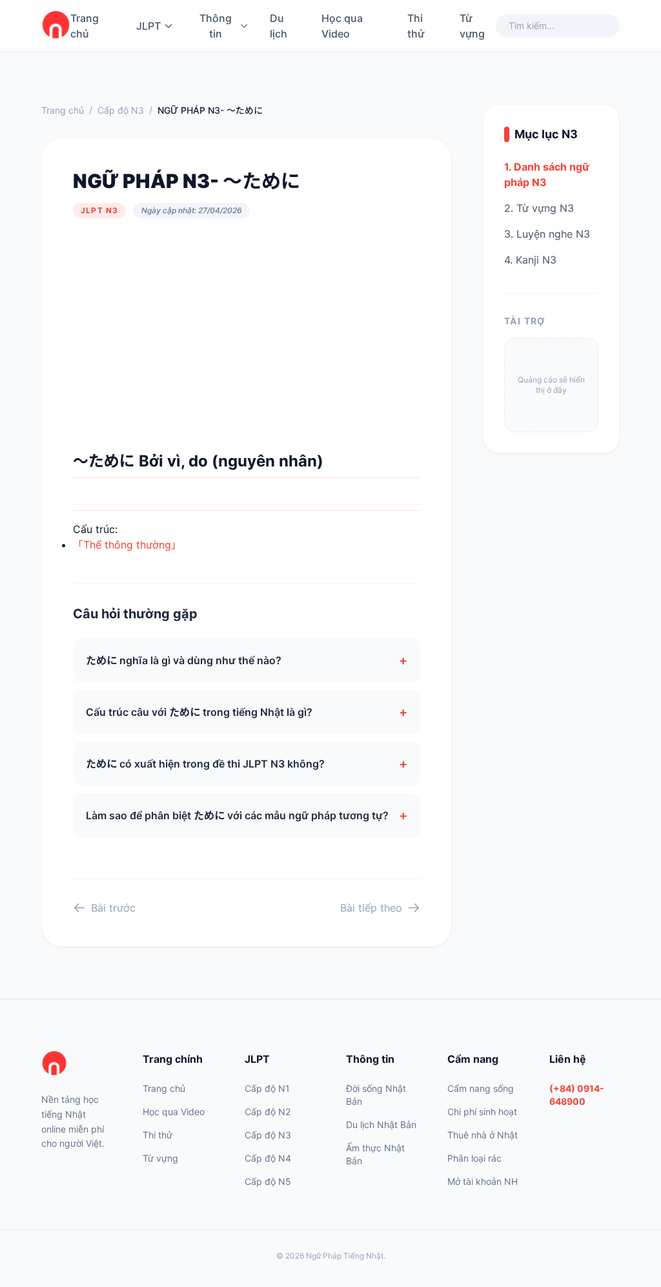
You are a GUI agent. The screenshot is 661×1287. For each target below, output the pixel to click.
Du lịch (278, 26)
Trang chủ (84, 26)
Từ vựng (472, 26)
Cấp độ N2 (267, 1111)
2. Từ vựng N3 (539, 208)
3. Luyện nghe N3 (547, 233)
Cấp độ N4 (268, 1158)
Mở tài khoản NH (482, 1181)
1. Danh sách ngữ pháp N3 (546, 174)
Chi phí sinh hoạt (482, 1111)
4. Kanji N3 (530, 259)
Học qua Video (342, 26)
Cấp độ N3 (120, 110)
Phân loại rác (474, 1158)
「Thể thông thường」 (127, 544)
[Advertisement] (246, 334)
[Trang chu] (55, 25)
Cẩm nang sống (480, 1088)
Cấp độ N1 (267, 1088)
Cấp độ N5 (268, 1181)
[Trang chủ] (76, 1064)
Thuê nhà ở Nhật (482, 1134)
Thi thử (415, 26)
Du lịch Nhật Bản (381, 1124)
